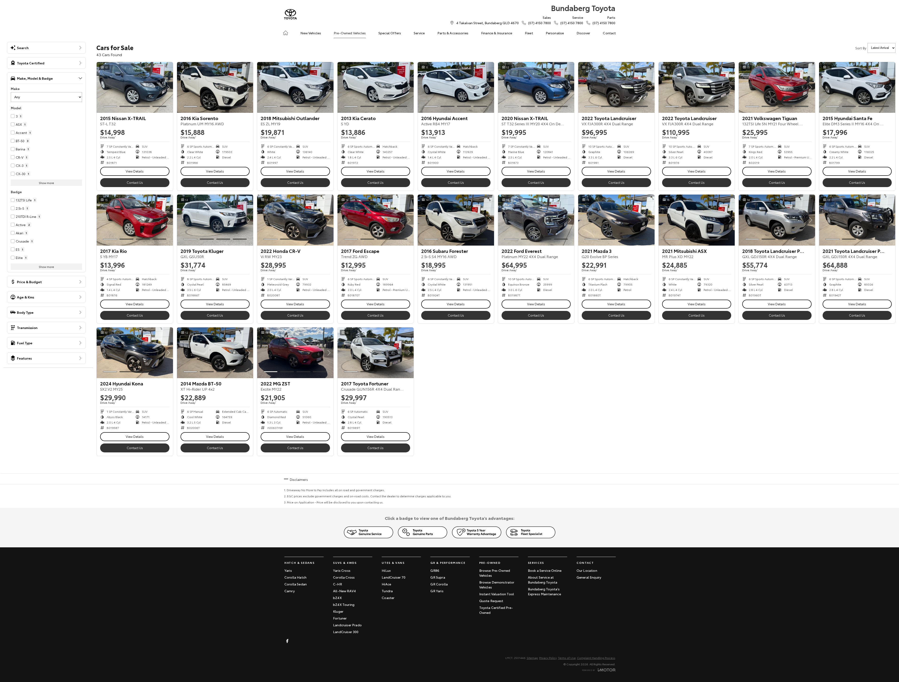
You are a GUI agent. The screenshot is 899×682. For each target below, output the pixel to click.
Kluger (338, 611)
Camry (289, 590)
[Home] (285, 33)
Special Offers (389, 33)
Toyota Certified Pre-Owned (496, 610)
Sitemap (532, 658)
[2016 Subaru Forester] (456, 220)
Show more (46, 183)
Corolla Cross (344, 577)
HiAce (386, 584)
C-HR (337, 584)
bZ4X (337, 597)
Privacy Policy (548, 658)
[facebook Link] (287, 641)
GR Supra (437, 577)
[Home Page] (290, 14)
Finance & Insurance (496, 33)
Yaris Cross (341, 570)
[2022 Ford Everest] (536, 220)
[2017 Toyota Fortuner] (376, 352)
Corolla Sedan (295, 584)
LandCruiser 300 (345, 631)
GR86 (434, 570)
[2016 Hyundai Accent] (456, 87)
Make (15, 88)
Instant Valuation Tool (496, 594)
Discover (583, 33)
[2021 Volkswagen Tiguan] (777, 87)
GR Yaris (436, 590)
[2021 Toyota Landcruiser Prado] (857, 220)
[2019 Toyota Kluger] (215, 220)
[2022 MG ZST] (295, 352)
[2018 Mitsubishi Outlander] (295, 87)
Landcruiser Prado (347, 625)
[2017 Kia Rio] (135, 220)
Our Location (587, 570)
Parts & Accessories (452, 33)
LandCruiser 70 (393, 577)
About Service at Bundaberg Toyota (542, 579)
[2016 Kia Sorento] (215, 87)
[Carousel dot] (110, 106)
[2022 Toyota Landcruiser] (616, 87)
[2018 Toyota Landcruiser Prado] (777, 220)
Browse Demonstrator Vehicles (496, 584)
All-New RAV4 (344, 590)
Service (419, 33)
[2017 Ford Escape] (376, 220)
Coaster (388, 597)
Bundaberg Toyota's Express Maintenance (544, 591)
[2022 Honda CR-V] (295, 220)
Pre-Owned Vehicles (350, 33)
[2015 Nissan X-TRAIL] (135, 87)
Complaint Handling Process (596, 658)
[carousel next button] (168, 87)
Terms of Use (567, 658)
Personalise (555, 33)
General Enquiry (589, 577)
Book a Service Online (544, 570)
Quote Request (491, 600)
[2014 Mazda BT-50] (215, 352)
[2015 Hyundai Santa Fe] (857, 87)
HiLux (386, 570)
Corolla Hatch (295, 577)
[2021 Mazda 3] (616, 220)
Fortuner (340, 618)
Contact (609, 33)
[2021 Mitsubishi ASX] (697, 220)
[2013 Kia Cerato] (376, 87)
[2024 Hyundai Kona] (135, 352)
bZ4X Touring (343, 604)
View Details (135, 171)
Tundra (387, 590)
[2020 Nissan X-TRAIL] (536, 87)
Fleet (529, 33)
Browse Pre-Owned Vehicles (494, 573)
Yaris (288, 570)
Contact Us (135, 182)
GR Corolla (439, 584)
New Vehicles (310, 33)
